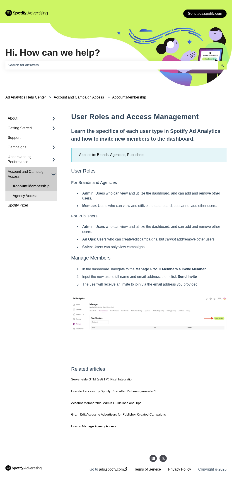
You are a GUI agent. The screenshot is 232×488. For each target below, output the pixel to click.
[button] (53, 118)
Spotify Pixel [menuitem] (18, 205)
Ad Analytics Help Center (25, 97)
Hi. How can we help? (52, 52)
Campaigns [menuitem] (17, 147)
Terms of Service (147, 469)
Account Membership (129, 97)
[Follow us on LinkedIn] (153, 458)
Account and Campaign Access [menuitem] (27, 174)
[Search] (222, 65)
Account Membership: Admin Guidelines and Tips (106, 403)
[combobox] (111, 65)
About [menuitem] (12, 118)
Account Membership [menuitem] (31, 186)
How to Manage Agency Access (93, 426)
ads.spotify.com (111, 469)
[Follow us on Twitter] (163, 458)
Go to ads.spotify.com (205, 13)
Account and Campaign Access (79, 97)
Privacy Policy (179, 469)
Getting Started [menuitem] (20, 128)
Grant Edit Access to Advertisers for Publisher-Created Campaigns (118, 414)
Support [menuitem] (14, 137)
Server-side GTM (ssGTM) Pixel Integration (102, 379)
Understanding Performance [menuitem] (19, 159)
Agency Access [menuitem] (25, 196)
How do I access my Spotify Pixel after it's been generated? (113, 391)
